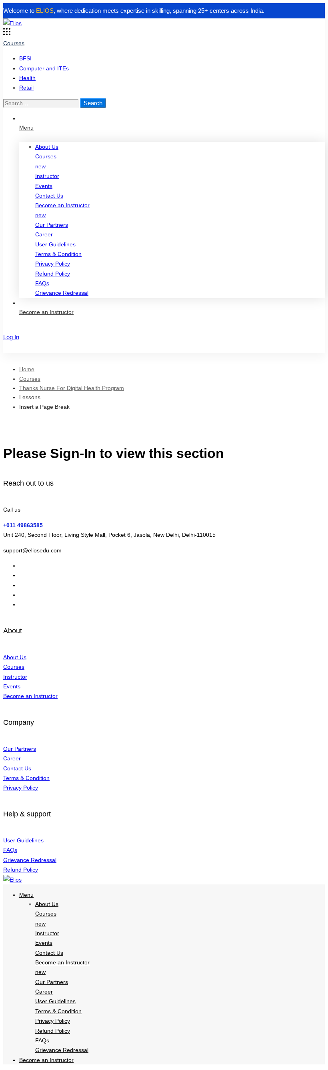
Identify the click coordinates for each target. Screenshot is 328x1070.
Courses (29, 379)
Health (27, 78)
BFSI (25, 58)
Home (26, 369)
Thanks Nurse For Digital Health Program (71, 388)
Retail (26, 87)
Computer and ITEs (44, 68)
